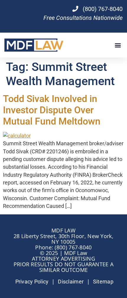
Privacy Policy (32, 282)
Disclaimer (71, 282)
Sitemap (103, 282)
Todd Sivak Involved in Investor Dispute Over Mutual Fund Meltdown (51, 110)
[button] (118, 45)
